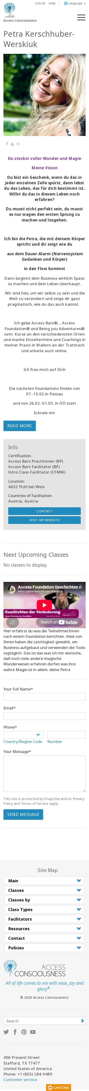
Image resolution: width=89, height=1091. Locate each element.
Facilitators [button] (20, 919)
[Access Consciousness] (9, 10)
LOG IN (40, 3)
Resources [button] (19, 928)
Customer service (20, 1079)
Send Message (23, 814)
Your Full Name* (18, 689)
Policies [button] (16, 947)
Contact (44, 511)
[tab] (44, 881)
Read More (19, 425)
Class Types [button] (20, 909)
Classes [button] (16, 890)
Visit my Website (44, 520)
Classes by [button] (19, 900)
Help (52, 3)
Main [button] (13, 880)
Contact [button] (16, 938)
